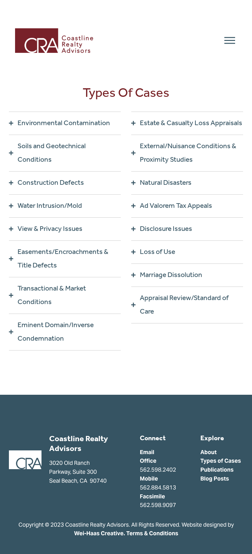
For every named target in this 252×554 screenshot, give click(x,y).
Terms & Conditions (152, 533)
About (208, 452)
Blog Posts (214, 478)
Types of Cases (220, 460)
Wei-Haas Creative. (99, 533)
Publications (217, 469)
